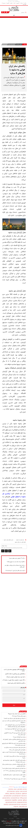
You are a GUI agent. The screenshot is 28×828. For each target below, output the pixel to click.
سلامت (21, 3)
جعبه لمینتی (20, 800)
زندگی (25, 3)
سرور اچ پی (17, 791)
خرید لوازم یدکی (18, 793)
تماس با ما (11, 818)
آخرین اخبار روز (23, 711)
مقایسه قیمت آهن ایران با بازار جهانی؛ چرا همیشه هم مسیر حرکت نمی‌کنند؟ (14, 761)
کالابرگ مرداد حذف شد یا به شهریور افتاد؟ (15, 562)
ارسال (14, 705)
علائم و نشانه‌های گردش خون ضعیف (16, 683)
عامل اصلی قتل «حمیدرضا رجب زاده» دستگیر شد (14, 747)
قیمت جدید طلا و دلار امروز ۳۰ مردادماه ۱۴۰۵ (15, 570)
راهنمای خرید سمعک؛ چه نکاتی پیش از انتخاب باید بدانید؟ (14, 757)
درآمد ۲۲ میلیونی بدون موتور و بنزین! (16, 558)
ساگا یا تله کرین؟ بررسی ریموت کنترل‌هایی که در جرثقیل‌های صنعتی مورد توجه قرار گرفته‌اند (15, 725)
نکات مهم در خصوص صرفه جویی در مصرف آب (13, 680)
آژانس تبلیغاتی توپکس (23, 806)
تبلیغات (17, 818)
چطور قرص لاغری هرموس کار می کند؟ (17, 750)
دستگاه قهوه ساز (14, 800)
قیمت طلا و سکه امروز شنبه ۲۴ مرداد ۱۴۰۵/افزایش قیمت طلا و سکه (14, 734)
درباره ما (23, 818)
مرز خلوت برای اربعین (6, 798)
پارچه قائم (7, 793)
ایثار (14, 3)
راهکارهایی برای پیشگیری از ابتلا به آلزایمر (15, 674)
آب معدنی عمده (24, 804)
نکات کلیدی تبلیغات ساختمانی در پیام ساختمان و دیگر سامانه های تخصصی (13, 765)
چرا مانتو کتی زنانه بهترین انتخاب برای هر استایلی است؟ (13, 768)
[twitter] (6, 550)
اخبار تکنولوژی (24, 793)
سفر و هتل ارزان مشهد (8, 540)
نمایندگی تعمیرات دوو (8, 795)
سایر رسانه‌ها (23, 666)
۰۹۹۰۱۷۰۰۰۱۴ (11, 787)
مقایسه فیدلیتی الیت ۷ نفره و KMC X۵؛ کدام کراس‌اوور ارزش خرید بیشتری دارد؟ (13, 744)
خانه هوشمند (16, 806)
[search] (26, 12)
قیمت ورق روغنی (8, 800)
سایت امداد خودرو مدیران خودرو (15, 804)
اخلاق (12, 3)
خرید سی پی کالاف (23, 798)
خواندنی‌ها (24, 4)
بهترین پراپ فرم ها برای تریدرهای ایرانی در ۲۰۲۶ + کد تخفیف (14, 771)
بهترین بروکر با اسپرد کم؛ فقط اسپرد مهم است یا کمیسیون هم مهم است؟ (15, 729)
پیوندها (5, 818)
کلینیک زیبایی (19, 789)
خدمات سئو (25, 789)
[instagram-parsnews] (2, 12)
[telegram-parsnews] (6, 12)
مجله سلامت (10, 789)
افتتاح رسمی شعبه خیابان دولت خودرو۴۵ (16, 714)
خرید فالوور (25, 800)
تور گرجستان (6, 804)
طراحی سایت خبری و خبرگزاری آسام (12, 825)
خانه (25, 44)
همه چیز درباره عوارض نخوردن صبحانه (15, 677)
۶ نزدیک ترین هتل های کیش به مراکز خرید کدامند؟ (14, 718)
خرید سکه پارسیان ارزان (15, 798)
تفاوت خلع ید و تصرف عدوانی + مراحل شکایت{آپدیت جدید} (14, 775)
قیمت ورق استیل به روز (16, 795)
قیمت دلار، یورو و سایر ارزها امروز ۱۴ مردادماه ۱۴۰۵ (14, 779)
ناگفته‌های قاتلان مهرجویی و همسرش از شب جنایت (14, 670)
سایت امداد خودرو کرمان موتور (10, 802)
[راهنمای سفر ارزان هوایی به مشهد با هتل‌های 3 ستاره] (9, 550)
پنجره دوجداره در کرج (11, 791)
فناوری (18, 3)
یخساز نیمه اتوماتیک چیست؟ (19, 737)
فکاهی (8, 3)
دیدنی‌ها (4, 3)
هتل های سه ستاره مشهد (20, 542)
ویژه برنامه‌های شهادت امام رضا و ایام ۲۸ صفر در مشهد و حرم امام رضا (13, 753)
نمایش (24, 783)
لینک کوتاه (4, 546)
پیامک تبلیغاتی (12, 793)
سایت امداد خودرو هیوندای (22, 802)
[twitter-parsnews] (4, 12)
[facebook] (2, 550)
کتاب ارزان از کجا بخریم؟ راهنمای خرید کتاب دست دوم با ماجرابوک (13, 721)
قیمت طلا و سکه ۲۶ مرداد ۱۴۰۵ (18, 716)
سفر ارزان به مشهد (20, 540)
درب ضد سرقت (24, 795)
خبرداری (15, 789)
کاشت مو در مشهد (23, 791)
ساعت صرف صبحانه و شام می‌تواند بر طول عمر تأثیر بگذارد (14, 566)
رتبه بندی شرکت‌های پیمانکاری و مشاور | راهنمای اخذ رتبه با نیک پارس (14, 740)
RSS (15, 817)
